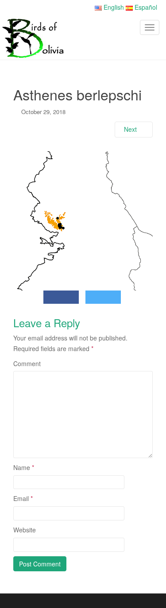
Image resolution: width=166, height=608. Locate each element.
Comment (27, 363)
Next (131, 129)
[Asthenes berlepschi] (83, 219)
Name (23, 467)
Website (24, 529)
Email (23, 498)
